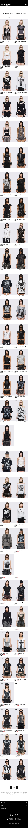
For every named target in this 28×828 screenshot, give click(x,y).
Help (2, 805)
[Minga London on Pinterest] (17, 815)
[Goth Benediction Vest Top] (15, 552)
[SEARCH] (20, 4)
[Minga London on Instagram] (10, 815)
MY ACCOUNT (4, 802)
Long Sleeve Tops (18, 13)
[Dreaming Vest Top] (1, 578)
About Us (3, 808)
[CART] (26, 4)
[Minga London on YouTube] (15, 815)
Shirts (25, 13)
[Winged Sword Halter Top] (0, 706)
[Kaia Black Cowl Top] (1, 655)
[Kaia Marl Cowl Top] (0, 655)
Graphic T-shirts (9, 13)
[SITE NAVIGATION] (2, 4)
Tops (3, 13)
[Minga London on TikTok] (12, 815)
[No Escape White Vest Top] (0, 68)
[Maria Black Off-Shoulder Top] (15, 526)
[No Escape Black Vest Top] (1, 68)
